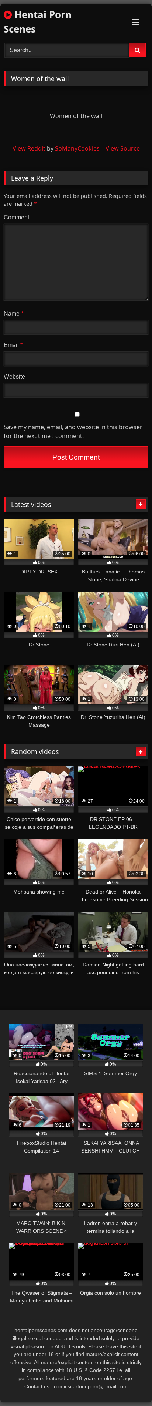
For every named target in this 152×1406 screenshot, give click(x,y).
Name (13, 313)
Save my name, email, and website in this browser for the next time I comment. (73, 431)
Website (14, 376)
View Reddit (29, 148)
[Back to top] (129, 1384)
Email (13, 345)
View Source (123, 148)
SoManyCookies (77, 148)
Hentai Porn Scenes (38, 22)
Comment (16, 217)
